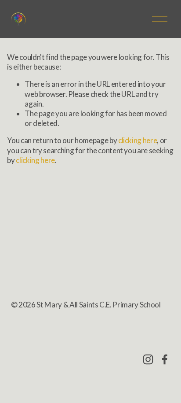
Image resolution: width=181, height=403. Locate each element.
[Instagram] (148, 359)
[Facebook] (164, 359)
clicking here (137, 140)
